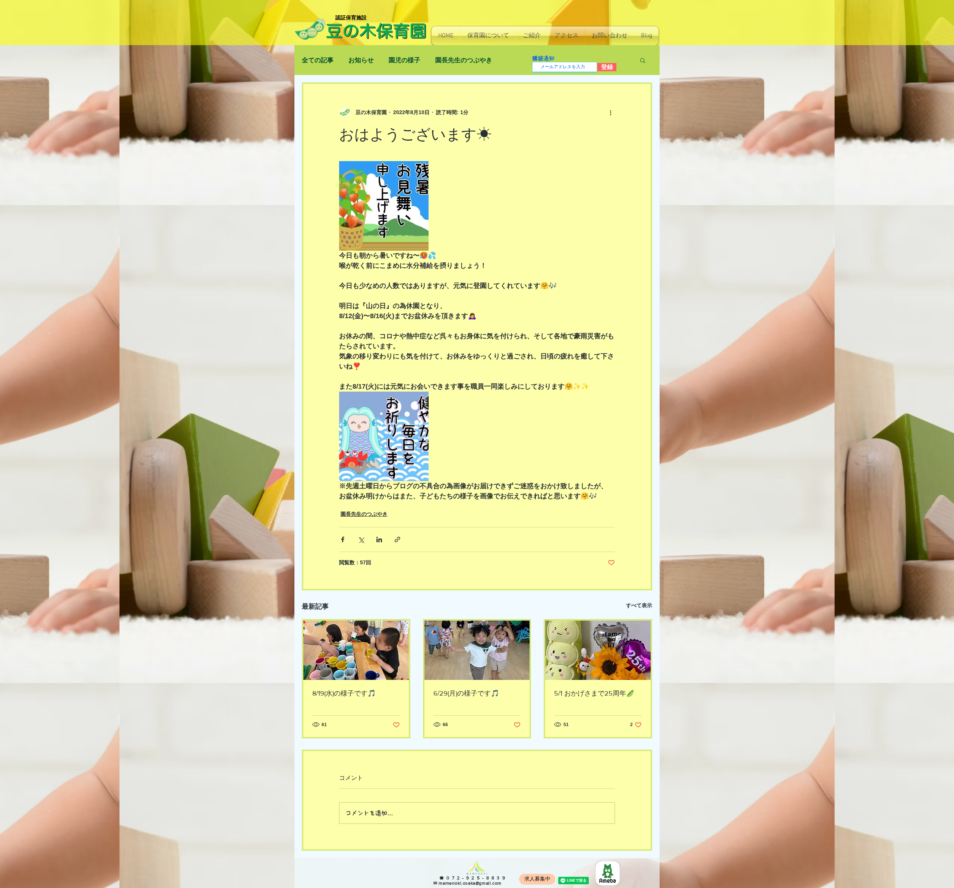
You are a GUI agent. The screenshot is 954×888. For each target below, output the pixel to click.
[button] (488, 35)
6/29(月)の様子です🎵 (466, 693)
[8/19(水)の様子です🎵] (356, 650)
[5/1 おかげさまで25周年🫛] (598, 650)
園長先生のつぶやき (463, 60)
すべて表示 (639, 605)
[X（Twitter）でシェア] (360, 539)
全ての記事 (318, 60)
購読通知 (543, 58)
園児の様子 (404, 60)
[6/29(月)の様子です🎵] (477, 650)
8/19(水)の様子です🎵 (344, 693)
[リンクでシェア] (397, 539)
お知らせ (361, 60)
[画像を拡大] (384, 206)
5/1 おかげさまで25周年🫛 (594, 693)
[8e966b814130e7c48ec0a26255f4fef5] (608, 873)
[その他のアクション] (610, 112)
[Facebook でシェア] (342, 539)
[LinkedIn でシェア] (379, 539)
